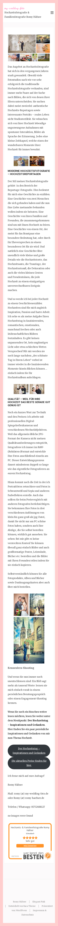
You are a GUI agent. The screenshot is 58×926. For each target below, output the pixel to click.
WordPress (21, 910)
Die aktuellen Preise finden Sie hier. (29, 763)
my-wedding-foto (14, 8)
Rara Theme (29, 906)
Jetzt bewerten (30, 845)
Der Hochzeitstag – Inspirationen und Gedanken (29, 750)
